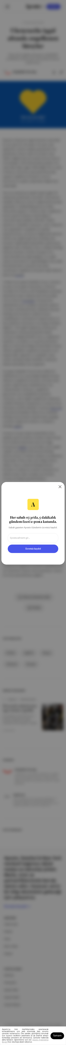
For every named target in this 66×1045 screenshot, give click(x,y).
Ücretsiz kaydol (33, 549)
